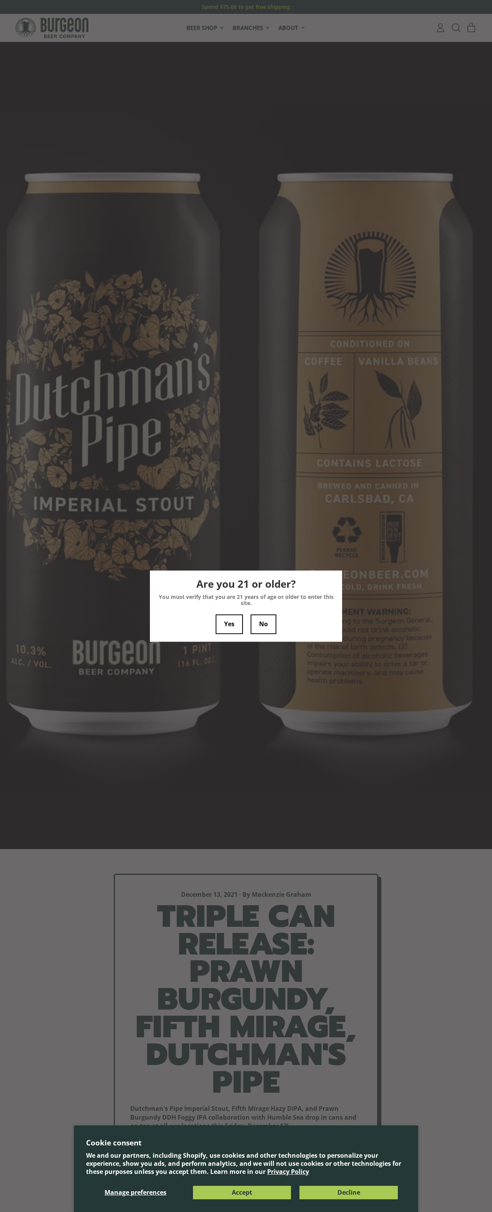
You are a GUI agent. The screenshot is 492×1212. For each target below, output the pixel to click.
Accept (242, 1192)
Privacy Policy (288, 1171)
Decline (348, 1192)
